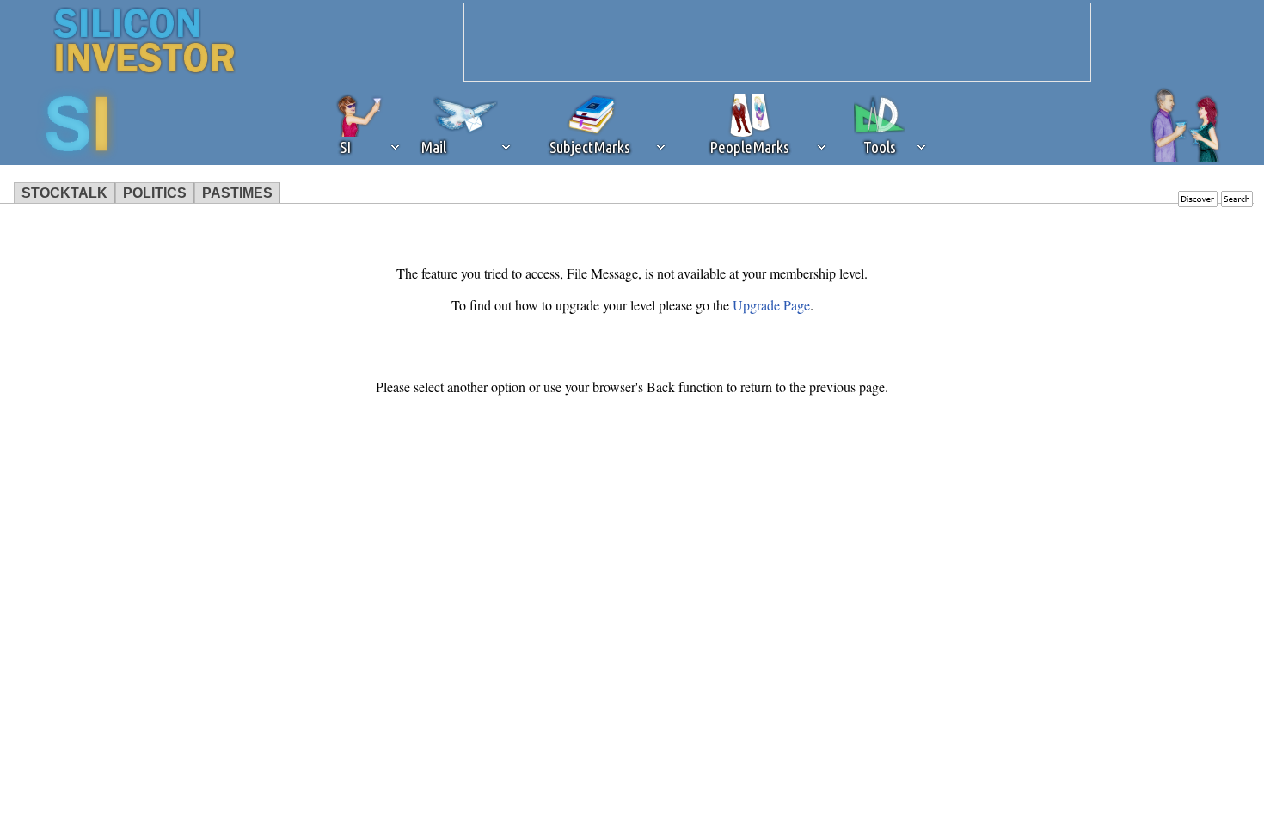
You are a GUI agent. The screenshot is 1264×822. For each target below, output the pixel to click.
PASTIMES (237, 193)
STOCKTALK (64, 193)
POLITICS (155, 193)
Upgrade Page (771, 305)
